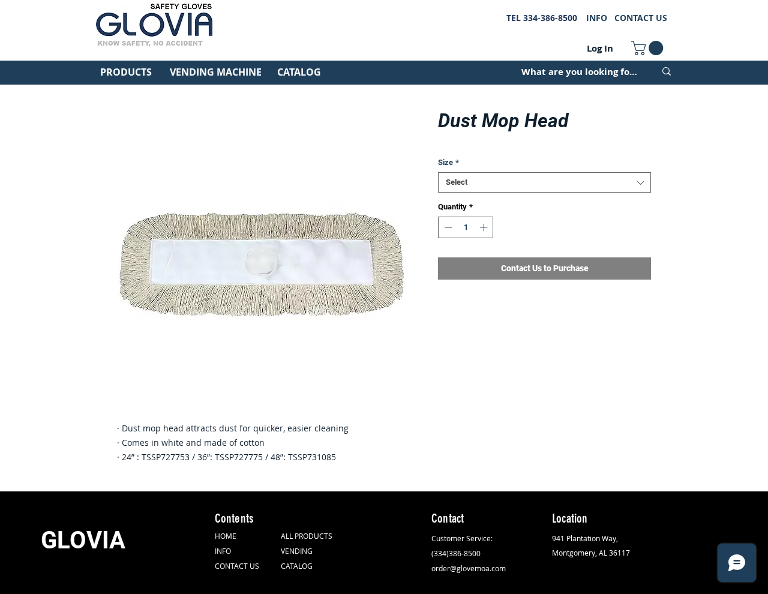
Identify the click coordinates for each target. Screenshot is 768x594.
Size (448, 162)
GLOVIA (83, 540)
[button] (649, 48)
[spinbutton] (466, 227)
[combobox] (544, 182)
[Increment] (485, 227)
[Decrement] (447, 227)
